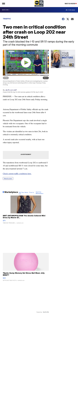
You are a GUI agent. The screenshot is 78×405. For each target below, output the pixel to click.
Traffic (7, 19)
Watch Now (70, 4)
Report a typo (8, 178)
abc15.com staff (11, 90)
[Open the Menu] (3, 3)
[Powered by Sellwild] (46, 312)
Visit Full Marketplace (39, 192)
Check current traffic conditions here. (17, 173)
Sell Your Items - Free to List (26, 193)
